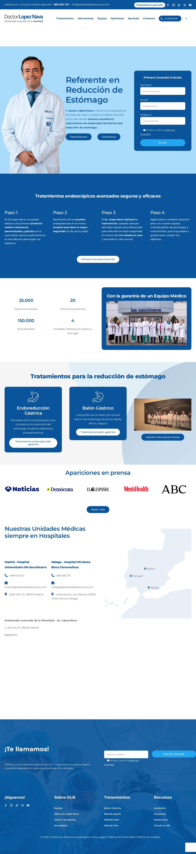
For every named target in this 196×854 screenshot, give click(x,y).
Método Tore (111, 825)
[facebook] (6, 805)
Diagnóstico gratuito (149, 5)
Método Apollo (112, 814)
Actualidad (60, 825)
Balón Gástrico (112, 808)
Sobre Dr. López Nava (66, 814)
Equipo (58, 808)
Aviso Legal (99, 837)
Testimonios (161, 819)
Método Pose (111, 819)
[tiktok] (17, 805)
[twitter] (22, 805)
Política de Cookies (148, 837)
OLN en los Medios (64, 819)
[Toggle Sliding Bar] (186, 18)
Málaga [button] (154, 587)
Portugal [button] (137, 575)
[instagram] (11, 805)
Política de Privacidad (121, 837)
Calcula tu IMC (162, 825)
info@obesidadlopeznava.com (90, 4)
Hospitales (160, 814)
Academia (160, 808)
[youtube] (28, 805)
